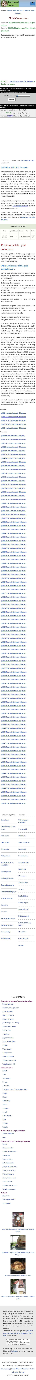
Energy (5, 1082)
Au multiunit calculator (20, 206)
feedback (14, 1351)
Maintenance (22, 876)
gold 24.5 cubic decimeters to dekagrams (13, 612)
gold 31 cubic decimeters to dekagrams (13, 661)
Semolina (5, 1034)
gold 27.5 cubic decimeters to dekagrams (13, 634)
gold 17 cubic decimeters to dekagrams (13, 556)
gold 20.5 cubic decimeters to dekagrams (13, 582)
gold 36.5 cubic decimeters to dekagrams (13, 702)
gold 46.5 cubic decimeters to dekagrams (13, 777)
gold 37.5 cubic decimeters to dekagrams (13, 709)
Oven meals (5, 849)
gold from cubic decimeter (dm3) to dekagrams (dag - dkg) (18, 1333)
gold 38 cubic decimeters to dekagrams (13, 713)
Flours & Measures (9, 1151)
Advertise (15, 1372)
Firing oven (22, 869)
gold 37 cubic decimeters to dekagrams (13, 706)
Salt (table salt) (8, 1163)
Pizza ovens (5, 836)
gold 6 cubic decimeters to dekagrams (12, 473)
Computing (6, 1078)
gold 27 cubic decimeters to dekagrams (13, 631)
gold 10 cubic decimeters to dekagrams (13, 503)
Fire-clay (4, 912)
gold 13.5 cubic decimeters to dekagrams (13, 529)
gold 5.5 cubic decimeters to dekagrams (13, 469)
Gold (4, 1137)
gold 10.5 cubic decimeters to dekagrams (13, 507)
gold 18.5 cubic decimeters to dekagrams (13, 567)
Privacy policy (5, 1369)
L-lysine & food (23, 909)
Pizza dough (22, 849)
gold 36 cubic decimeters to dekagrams (13, 698)
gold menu (27, 10)
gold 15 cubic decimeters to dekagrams (13, 541)
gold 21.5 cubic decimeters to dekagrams (13, 589)
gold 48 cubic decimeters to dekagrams (13, 788)
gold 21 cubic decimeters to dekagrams (13, 586)
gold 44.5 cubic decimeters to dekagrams (13, 762)
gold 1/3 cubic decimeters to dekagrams (13, 417)
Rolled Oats (6, 1030)
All (15, 1060)
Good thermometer (7, 925)
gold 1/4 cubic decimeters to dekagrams (13, 413)
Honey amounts (8, 1015)
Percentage (6, 1101)
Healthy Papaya (23, 903)
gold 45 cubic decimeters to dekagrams (13, 766)
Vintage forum (5, 856)
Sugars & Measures (9, 1166)
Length (5, 1093)
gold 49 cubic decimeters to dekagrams (13, 796)
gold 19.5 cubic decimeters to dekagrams (13, 574)
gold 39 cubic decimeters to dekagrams (13, 721)
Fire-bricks (4, 905)
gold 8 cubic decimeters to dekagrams (12, 488)
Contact (32, 1369)
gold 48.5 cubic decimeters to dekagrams (13, 792)
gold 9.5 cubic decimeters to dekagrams (13, 499)
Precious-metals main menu (15, 10)
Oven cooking (22, 856)
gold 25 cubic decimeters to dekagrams (13, 616)
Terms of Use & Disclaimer (19, 1369)
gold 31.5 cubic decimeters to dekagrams (13, 664)
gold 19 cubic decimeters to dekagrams (13, 571)
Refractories (6, 1203)
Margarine (6, 1155)
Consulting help (23, 938)
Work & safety (23, 882)
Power (4, 1104)
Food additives (23, 896)
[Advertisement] (18, 58)
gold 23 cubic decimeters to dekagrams (13, 601)
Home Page (4, 820)
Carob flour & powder (10, 1008)
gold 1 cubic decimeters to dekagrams (12, 436)
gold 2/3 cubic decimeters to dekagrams (13, 424)
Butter (4, 1144)
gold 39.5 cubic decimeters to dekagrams (13, 724)
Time (4, 1119)
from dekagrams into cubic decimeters (21, 81)
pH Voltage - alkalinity (10, 1023)
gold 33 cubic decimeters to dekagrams (13, 676)
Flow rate (5, 1086)
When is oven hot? (24, 842)
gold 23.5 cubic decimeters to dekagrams (13, 604)
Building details (6, 871)
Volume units (7, 1060)
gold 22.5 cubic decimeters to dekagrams (13, 597)
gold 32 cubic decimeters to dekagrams (13, 668)
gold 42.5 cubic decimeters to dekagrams (13, 747)
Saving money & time (8, 918)
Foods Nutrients (8, 1056)
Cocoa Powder (7, 1148)
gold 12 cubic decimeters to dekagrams (13, 518)
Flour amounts (7, 1011)
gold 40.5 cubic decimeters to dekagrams (13, 732)
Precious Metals (8, 1134)
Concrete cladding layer (8, 892)
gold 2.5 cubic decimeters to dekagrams (13, 447)
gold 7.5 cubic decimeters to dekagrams (13, 484)
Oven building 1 (6, 932)
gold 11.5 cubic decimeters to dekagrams (13, 514)
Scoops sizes (7, 1053)
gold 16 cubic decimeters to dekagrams (13, 548)
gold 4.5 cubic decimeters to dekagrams (13, 462)
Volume (5, 1123)
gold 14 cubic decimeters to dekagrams (13, 533)
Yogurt (4, 1045)
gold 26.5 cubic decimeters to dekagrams (13, 627)
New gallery (5, 842)
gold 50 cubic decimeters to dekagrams (13, 803)
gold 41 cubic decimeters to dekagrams (13, 736)
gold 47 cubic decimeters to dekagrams (13, 781)
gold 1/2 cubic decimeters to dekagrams (13, 420)
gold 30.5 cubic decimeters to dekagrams (13, 657)
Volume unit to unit (9, 1185)
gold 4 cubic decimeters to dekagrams (12, 458)
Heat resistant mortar (7, 885)
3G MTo (21, 889)
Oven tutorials (22, 829)
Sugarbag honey (8, 1019)
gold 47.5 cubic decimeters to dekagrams (13, 784)
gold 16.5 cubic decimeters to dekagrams (13, 552)
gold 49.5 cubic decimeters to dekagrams (13, 799)
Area (4, 1074)
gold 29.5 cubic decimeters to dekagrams (13, 649)
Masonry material (8, 1199)
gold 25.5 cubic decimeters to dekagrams (13, 619)
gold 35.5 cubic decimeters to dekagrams (13, 694)
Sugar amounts (7, 1038)
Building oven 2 (6, 938)
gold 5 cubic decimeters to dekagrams (12, 466)
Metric (4, 1097)
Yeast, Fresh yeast (9, 1178)
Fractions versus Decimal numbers (14, 1089)
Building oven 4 (23, 916)
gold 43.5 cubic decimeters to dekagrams (13, 754)
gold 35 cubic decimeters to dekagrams (13, 691)
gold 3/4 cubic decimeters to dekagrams (13, 428)
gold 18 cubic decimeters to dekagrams (13, 563)
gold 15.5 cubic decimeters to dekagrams (13, 544)
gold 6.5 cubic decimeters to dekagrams (13, 477)
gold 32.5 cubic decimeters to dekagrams (13, 672)
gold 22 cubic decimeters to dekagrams (13, 593)
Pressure (5, 1108)
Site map (21, 945)
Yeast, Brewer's (8, 1174)
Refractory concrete (7, 878)
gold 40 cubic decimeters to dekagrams (13, 728)
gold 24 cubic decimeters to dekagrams (13, 608)
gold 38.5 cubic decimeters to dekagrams (13, 717)
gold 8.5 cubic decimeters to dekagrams (13, 492)
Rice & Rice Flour (9, 1026)
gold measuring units (27, 160)
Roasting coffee (23, 862)
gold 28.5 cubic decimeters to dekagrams (13, 642)
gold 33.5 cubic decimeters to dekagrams (13, 679)
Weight (5, 1127)
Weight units (7, 1064)
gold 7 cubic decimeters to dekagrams (12, 481)
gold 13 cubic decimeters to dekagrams (13, 526)
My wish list (22, 932)
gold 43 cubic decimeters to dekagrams (13, 751)
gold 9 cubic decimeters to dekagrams (12, 496)
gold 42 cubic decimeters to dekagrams (13, 743)
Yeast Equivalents (8, 1041)
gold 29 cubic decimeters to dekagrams (13, 646)
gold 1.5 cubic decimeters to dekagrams (13, 439)
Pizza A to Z (22, 836)
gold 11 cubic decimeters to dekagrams (13, 511)
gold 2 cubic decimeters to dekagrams (12, 443)
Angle (4, 1071)
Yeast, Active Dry (8, 1170)
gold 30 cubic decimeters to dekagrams (13, 653)
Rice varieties (7, 1159)
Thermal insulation (7, 898)
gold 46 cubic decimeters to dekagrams (13, 773)
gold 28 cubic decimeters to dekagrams (13, 638)
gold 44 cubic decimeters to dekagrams (13, 758)
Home (9, 3)
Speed (4, 1112)
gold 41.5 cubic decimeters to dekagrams (13, 739)
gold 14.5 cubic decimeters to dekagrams (13, 537)
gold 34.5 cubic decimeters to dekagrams (13, 687)
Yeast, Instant (7, 1181)
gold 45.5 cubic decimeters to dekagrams (13, 769)
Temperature (7, 1049)
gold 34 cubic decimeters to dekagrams (13, 683)
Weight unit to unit (9, 1189)
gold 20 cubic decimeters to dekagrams (13, 578)
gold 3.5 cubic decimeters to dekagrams (13, 454)
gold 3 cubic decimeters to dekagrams (12, 451)
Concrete (5, 1196)
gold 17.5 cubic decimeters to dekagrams (13, 559)
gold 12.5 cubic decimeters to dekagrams (13, 522)
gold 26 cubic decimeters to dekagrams (13, 623)
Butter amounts (8, 1004)
